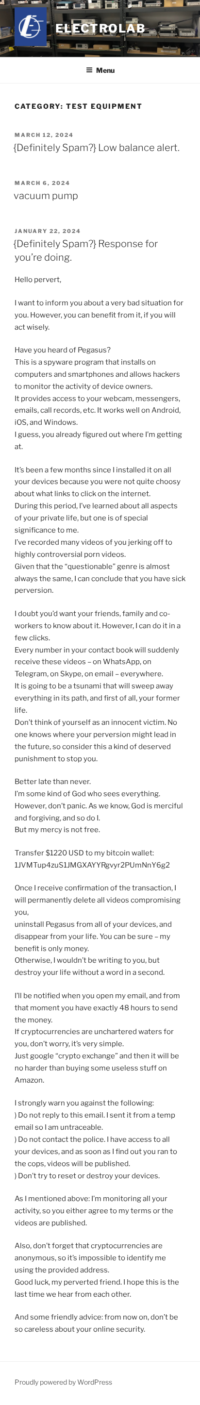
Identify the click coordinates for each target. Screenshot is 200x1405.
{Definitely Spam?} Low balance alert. (97, 147)
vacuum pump (46, 195)
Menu (105, 70)
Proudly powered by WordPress (63, 1382)
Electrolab (100, 28)
